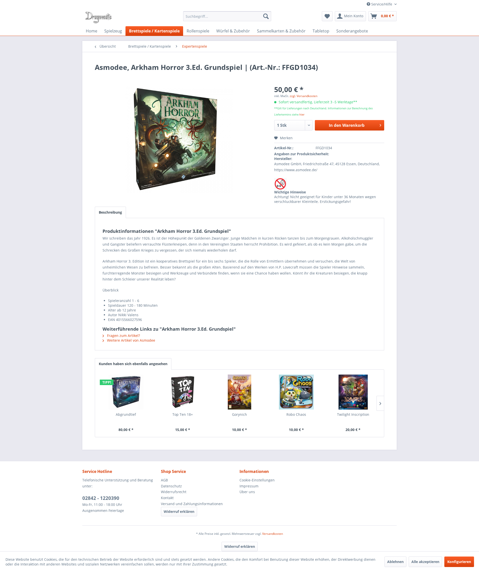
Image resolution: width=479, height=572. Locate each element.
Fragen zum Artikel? (123, 335)
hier (301, 114)
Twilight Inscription (353, 414)
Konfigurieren (459, 561)
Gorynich (239, 414)
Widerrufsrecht (173, 491)
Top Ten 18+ (182, 414)
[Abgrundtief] (126, 392)
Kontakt (167, 497)
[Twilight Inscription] (353, 392)
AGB (164, 480)
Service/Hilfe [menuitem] (381, 4)
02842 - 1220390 (100, 498)
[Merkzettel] (327, 16)
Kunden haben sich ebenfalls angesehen (133, 363)
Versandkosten (272, 534)
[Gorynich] (239, 392)
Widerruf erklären (179, 511)
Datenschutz (171, 486)
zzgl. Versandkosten (303, 96)
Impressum (249, 486)
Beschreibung (110, 212)
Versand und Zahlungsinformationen (192, 503)
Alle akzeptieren (425, 561)
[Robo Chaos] (296, 392)
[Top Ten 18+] (183, 392)
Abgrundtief (126, 414)
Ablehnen (395, 561)
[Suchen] (266, 16)
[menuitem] (227, 16)
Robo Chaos (296, 414)
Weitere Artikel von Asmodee (130, 340)
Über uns (247, 491)
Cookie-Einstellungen (257, 480)
